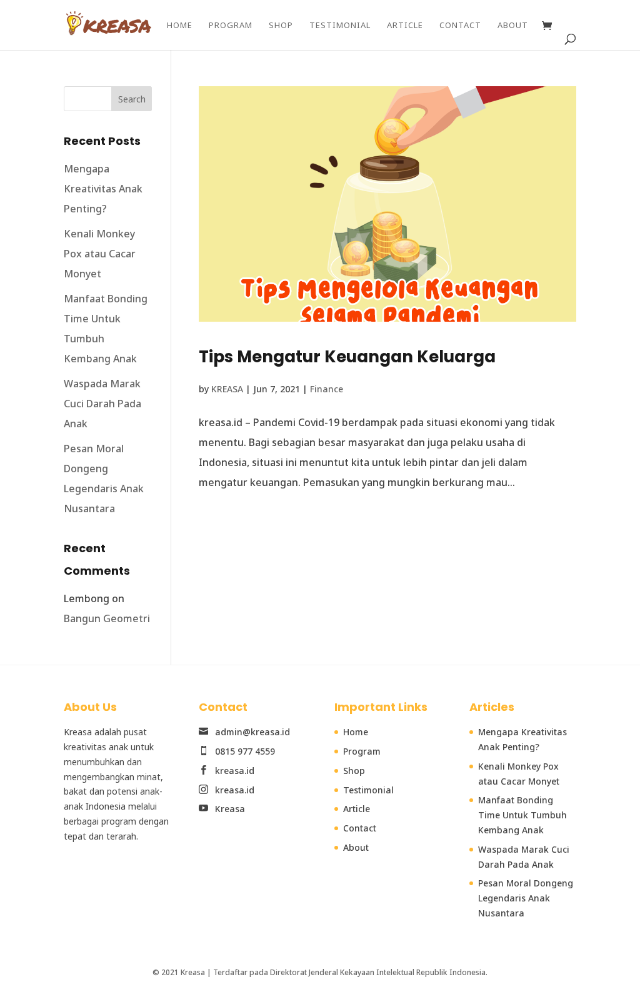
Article (405, 26)
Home (179, 26)
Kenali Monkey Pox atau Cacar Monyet (100, 253)
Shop (281, 26)
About (513, 26)
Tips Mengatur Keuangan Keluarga (347, 356)
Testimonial (340, 26)
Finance (326, 389)
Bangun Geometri (107, 618)
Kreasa (228, 809)
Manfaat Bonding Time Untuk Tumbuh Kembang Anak (522, 815)
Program (230, 26)
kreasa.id (234, 770)
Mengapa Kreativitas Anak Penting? (103, 189)
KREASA (227, 389)
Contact (460, 26)
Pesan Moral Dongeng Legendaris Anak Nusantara (525, 898)
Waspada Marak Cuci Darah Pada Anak (102, 403)
